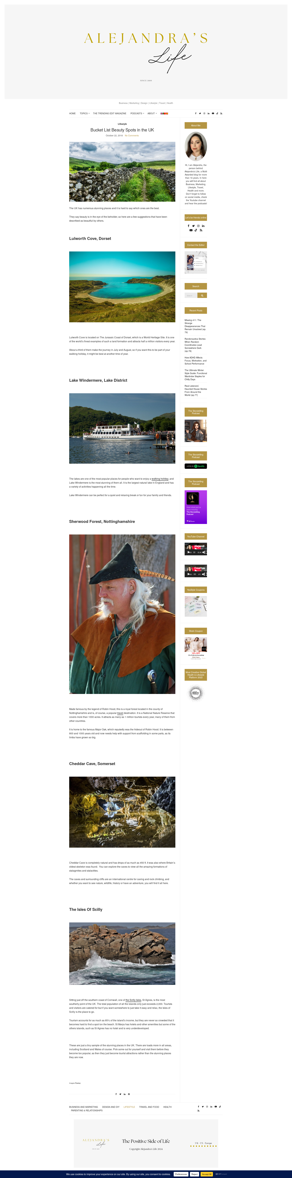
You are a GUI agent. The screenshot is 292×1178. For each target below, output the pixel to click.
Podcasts (136, 113)
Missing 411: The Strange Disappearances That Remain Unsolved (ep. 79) (195, 326)
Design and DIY (110, 1106)
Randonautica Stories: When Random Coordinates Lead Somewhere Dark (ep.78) (195, 344)
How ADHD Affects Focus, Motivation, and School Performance (196, 360)
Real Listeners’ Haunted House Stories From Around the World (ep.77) (196, 390)
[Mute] (203, 552)
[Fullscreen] (205, 552)
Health (167, 1106)
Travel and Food (149, 1106)
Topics (84, 113)
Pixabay (78, 1083)
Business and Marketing (83, 1106)
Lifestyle (122, 123)
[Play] (188, 552)
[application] (196, 549)
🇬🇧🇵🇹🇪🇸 (164, 113)
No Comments (132, 135)
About (151, 113)
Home (72, 113)
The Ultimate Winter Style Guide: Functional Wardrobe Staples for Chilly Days (196, 375)
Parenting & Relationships (87, 1110)
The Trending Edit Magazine (109, 113)
